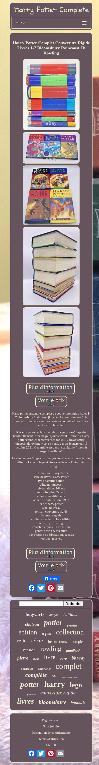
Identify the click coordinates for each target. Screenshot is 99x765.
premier (31, 694)
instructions (57, 642)
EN (48, 745)
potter (29, 684)
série (37, 640)
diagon (54, 615)
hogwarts (34, 614)
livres (25, 701)
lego (76, 685)
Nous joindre (51, 726)
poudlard (73, 651)
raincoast (44, 669)
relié (21, 641)
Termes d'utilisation (51, 739)
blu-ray (78, 657)
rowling (50, 648)
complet (68, 666)
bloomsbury (52, 702)
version (29, 649)
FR (54, 745)
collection (70, 632)
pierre (22, 657)
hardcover (27, 669)
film (54, 676)
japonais (78, 703)
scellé (36, 659)
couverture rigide (57, 693)
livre (50, 656)
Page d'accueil (51, 720)
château (32, 624)
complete (78, 642)
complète (36, 675)
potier (53, 622)
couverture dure (69, 677)
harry (54, 684)
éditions (70, 614)
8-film (46, 634)
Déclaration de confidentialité (51, 732)
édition (28, 632)
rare (63, 658)
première (72, 625)
